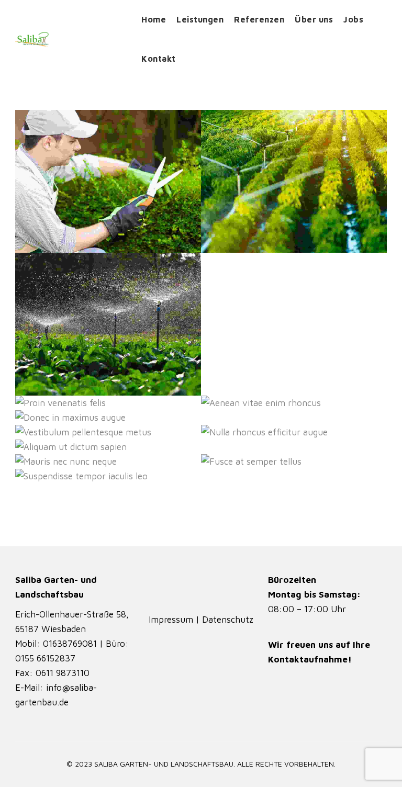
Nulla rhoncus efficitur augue (287, 433)
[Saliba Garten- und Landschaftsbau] (70, 39)
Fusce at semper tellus (305, 462)
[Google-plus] (215, 587)
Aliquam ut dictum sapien (110, 448)
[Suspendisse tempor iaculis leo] (37, 476)
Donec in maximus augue (112, 418)
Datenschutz (227, 619)
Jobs (353, 19)
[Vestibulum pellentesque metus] (37, 432)
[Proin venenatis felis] (37, 403)
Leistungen (200, 19)
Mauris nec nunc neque (116, 462)
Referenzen (259, 19)
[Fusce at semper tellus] (223, 462)
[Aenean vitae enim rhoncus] (223, 403)
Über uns (314, 19)
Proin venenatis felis (124, 404)
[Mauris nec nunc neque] (37, 462)
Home (153, 19)
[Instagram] (186, 587)
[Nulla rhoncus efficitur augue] (223, 432)
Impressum (172, 619)
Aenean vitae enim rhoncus (292, 404)
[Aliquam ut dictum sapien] (37, 447)
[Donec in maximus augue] (37, 418)
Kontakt (158, 58)
